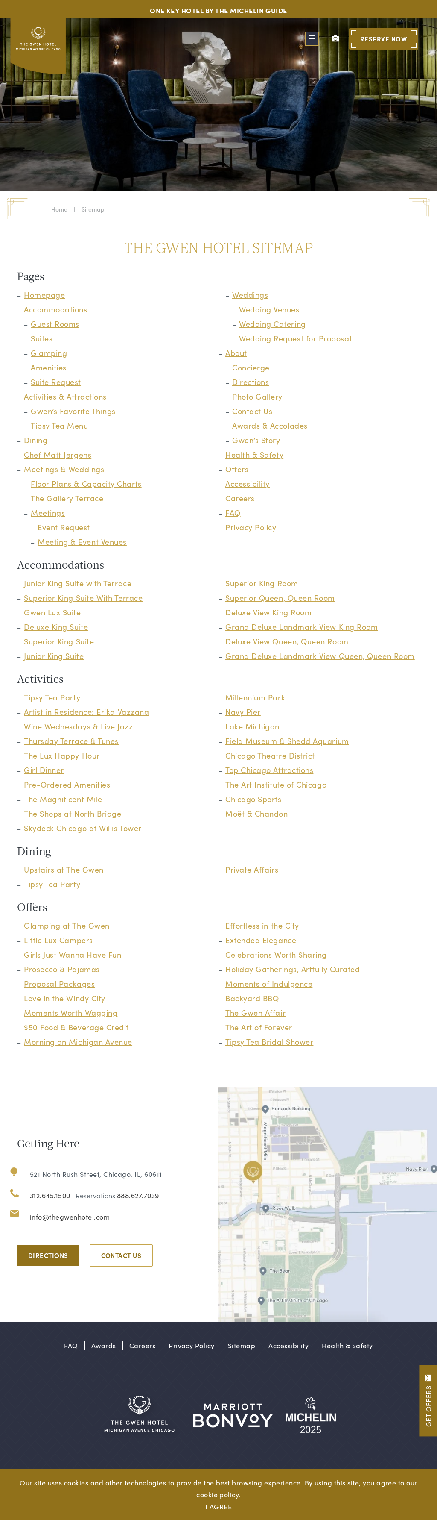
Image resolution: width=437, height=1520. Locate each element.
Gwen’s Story (256, 440)
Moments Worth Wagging (70, 1012)
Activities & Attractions (65, 396)
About (236, 352)
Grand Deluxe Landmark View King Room (301, 626)
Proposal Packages (59, 983)
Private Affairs (251, 869)
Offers (236, 469)
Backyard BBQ (252, 998)
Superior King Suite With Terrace (83, 597)
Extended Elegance (260, 940)
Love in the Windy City (64, 998)
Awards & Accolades (270, 425)
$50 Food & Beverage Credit (76, 1027)
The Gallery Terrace (67, 498)
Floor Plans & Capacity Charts (86, 483)
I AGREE (218, 1506)
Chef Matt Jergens (57, 454)
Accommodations (55, 309)
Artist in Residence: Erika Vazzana (86, 711)
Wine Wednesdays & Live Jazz (78, 726)
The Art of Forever (258, 1027)
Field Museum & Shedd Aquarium (287, 740)
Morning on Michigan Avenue (78, 1041)
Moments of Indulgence (268, 983)
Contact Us (252, 411)
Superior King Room (261, 583)
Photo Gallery (257, 396)
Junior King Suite (54, 655)
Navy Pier (243, 711)
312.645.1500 (50, 1195)
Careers (240, 498)
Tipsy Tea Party (52, 697)
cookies (76, 1482)
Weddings (250, 294)
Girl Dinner (44, 769)
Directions (250, 381)
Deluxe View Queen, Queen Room (287, 641)
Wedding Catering (272, 323)
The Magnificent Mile (63, 799)
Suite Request (56, 381)
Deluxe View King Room (268, 612)
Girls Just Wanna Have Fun (73, 954)
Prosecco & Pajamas (62, 969)
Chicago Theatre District (270, 755)
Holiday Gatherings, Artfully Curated (292, 969)
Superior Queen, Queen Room (280, 597)
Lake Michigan (252, 726)
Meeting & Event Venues (82, 541)
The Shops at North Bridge (73, 813)
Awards (103, 1345)
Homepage (44, 294)
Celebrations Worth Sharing (276, 954)
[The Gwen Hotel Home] (39, 48)
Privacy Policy (251, 527)
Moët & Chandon (256, 813)
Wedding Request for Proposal (295, 338)
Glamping (49, 352)
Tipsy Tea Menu (59, 425)
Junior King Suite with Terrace (77, 583)
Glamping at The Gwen (67, 925)
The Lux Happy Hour (62, 755)
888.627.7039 (138, 1195)
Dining (35, 440)
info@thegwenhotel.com (70, 1216)
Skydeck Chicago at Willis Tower (83, 828)
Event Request (64, 527)
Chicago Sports (253, 799)
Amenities (49, 367)
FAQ (233, 512)
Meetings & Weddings (64, 469)
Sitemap (241, 1345)
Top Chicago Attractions (269, 769)
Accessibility (247, 483)
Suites (41, 338)
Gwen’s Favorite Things (73, 411)
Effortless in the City (262, 925)
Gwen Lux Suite (52, 612)
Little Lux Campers (58, 940)
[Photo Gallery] (335, 38)
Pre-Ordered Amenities (67, 784)
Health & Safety (254, 454)
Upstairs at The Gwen (64, 869)
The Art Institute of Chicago (275, 784)
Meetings (48, 512)
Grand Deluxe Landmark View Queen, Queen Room (320, 655)
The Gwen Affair (255, 1012)
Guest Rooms (55, 323)
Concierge (251, 367)
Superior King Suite (59, 641)
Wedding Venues (269, 309)
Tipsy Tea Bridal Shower (269, 1041)
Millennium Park (255, 697)
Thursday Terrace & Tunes (71, 740)
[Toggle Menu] (312, 39)
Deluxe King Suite (56, 626)
